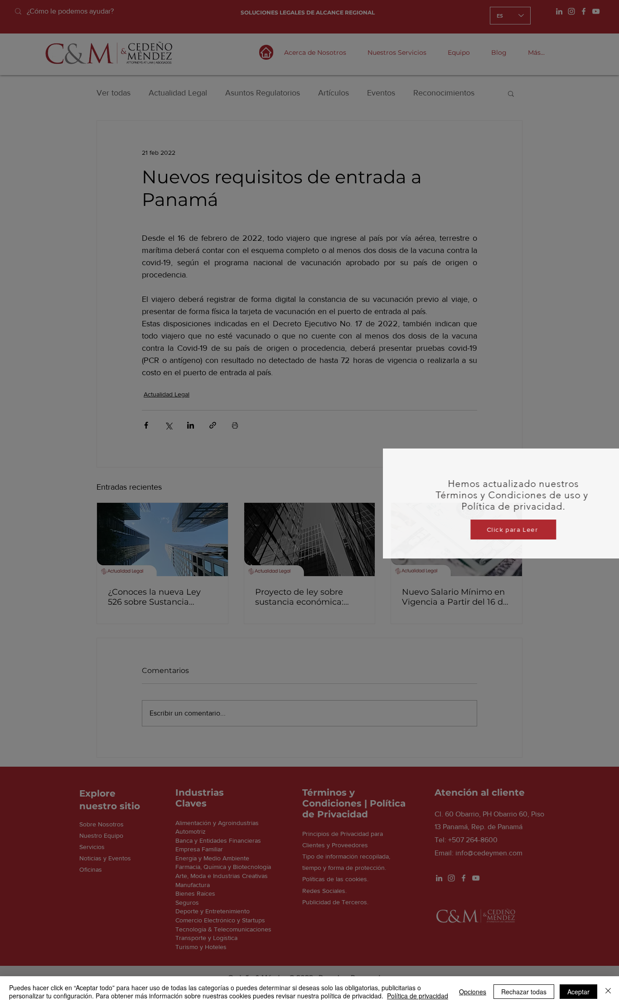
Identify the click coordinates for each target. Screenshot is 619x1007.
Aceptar (578, 991)
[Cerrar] (608, 991)
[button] (602, 379)
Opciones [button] (472, 991)
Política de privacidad (417, 995)
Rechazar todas (523, 991)
